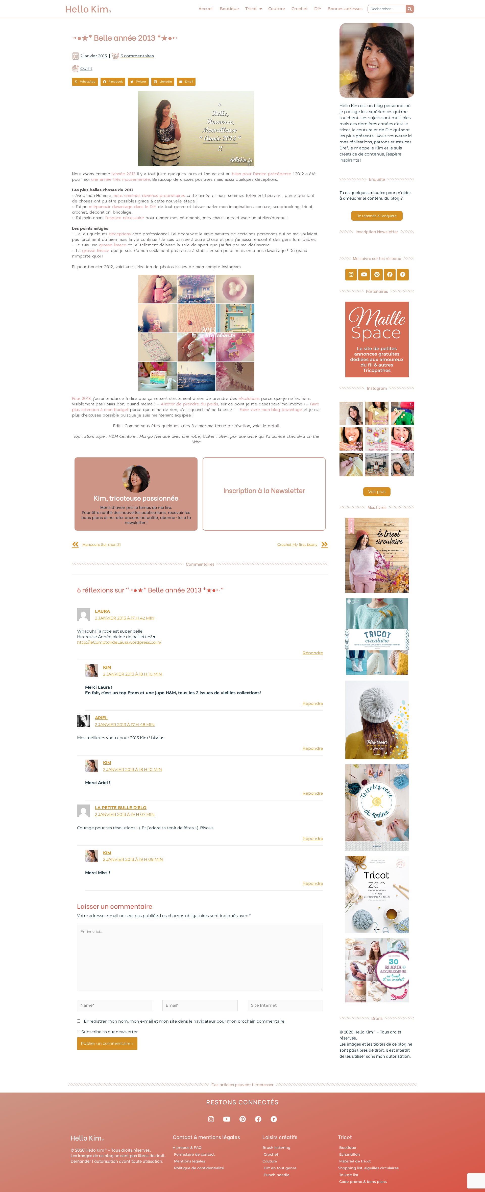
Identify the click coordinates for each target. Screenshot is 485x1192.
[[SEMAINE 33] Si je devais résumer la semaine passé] (402, 413)
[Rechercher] (410, 9)
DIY (317, 8)
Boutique (229, 8)
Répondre (313, 653)
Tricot (251, 8)
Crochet (300, 8)
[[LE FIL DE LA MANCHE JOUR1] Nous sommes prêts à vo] (402, 464)
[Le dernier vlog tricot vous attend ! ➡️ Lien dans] (351, 439)
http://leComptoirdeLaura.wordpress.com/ (119, 642)
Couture (276, 8)
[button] (85, 82)
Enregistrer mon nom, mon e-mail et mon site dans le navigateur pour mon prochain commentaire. (184, 1021)
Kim (107, 667)
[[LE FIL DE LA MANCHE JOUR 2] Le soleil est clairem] (377, 464)
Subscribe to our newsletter (109, 1031)
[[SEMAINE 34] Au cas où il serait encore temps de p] (351, 413)
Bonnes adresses (345, 8)
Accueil (206, 8)
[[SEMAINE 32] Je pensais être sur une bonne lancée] (351, 464)
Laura (102, 611)
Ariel (101, 717)
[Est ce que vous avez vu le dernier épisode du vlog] (377, 413)
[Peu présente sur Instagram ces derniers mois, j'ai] (402, 439)
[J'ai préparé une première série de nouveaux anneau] (377, 439)
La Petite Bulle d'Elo (121, 807)
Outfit (86, 68)
